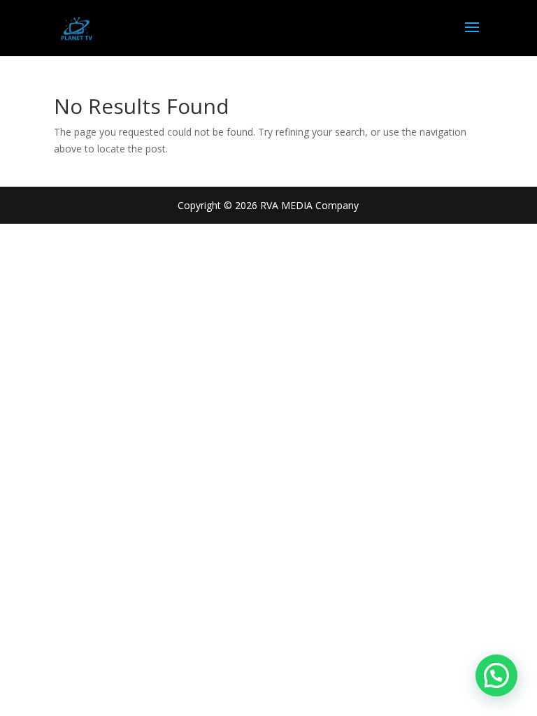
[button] (496, 675)
